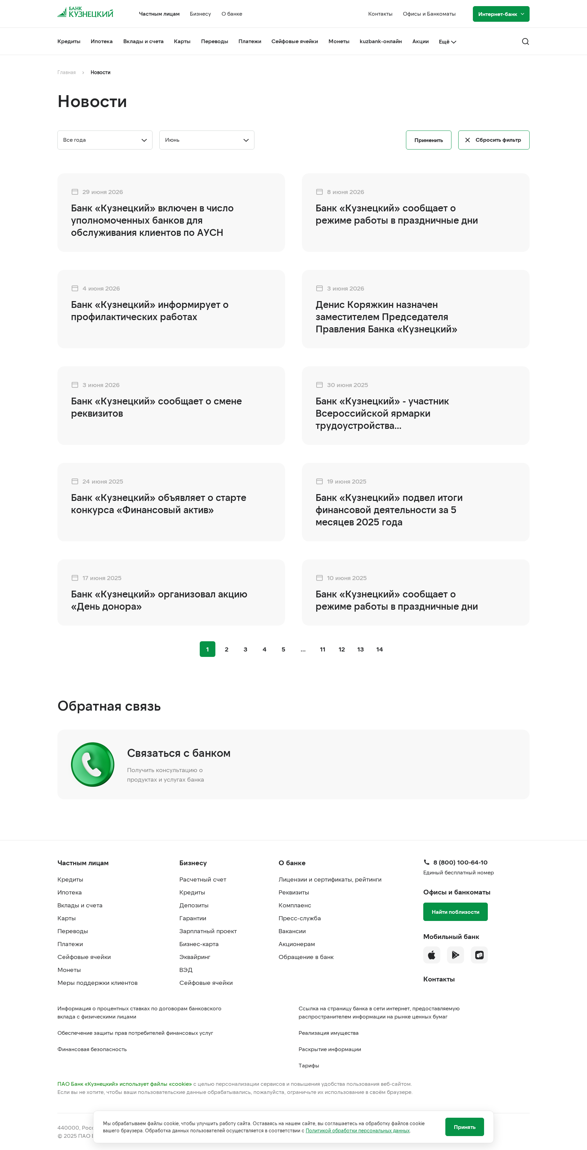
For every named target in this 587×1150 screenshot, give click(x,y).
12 (342, 649)
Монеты (339, 41)
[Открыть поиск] (525, 41)
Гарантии (192, 918)
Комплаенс (295, 905)
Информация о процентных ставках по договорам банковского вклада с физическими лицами (139, 1012)
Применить (428, 140)
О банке (231, 13)
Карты (182, 41)
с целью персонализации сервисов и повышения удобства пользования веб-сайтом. (234, 1083)
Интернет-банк (497, 14)
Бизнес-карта (199, 943)
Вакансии (292, 931)
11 (322, 649)
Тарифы (309, 1065)
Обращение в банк (306, 956)
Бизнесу (200, 13)
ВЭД (186, 969)
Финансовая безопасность (92, 1049)
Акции (420, 41)
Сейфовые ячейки (294, 41)
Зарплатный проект (208, 931)
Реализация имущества (329, 1032)
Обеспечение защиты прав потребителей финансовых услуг (135, 1032)
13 (360, 649)
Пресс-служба (300, 918)
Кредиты (69, 41)
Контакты (380, 13)
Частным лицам (159, 13)
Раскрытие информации (330, 1049)
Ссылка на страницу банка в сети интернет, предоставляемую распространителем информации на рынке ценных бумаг (379, 1012)
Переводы (214, 41)
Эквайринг (194, 956)
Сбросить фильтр (498, 139)
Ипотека (102, 41)
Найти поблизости (455, 911)
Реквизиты (294, 892)
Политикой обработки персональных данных (358, 1130)
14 (379, 649)
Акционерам (297, 943)
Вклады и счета (143, 41)
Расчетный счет (202, 879)
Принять (465, 1126)
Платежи (249, 41)
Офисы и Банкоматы (429, 13)
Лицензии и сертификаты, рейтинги (330, 879)
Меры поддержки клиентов (97, 982)
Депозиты (194, 905)
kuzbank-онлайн (381, 41)
